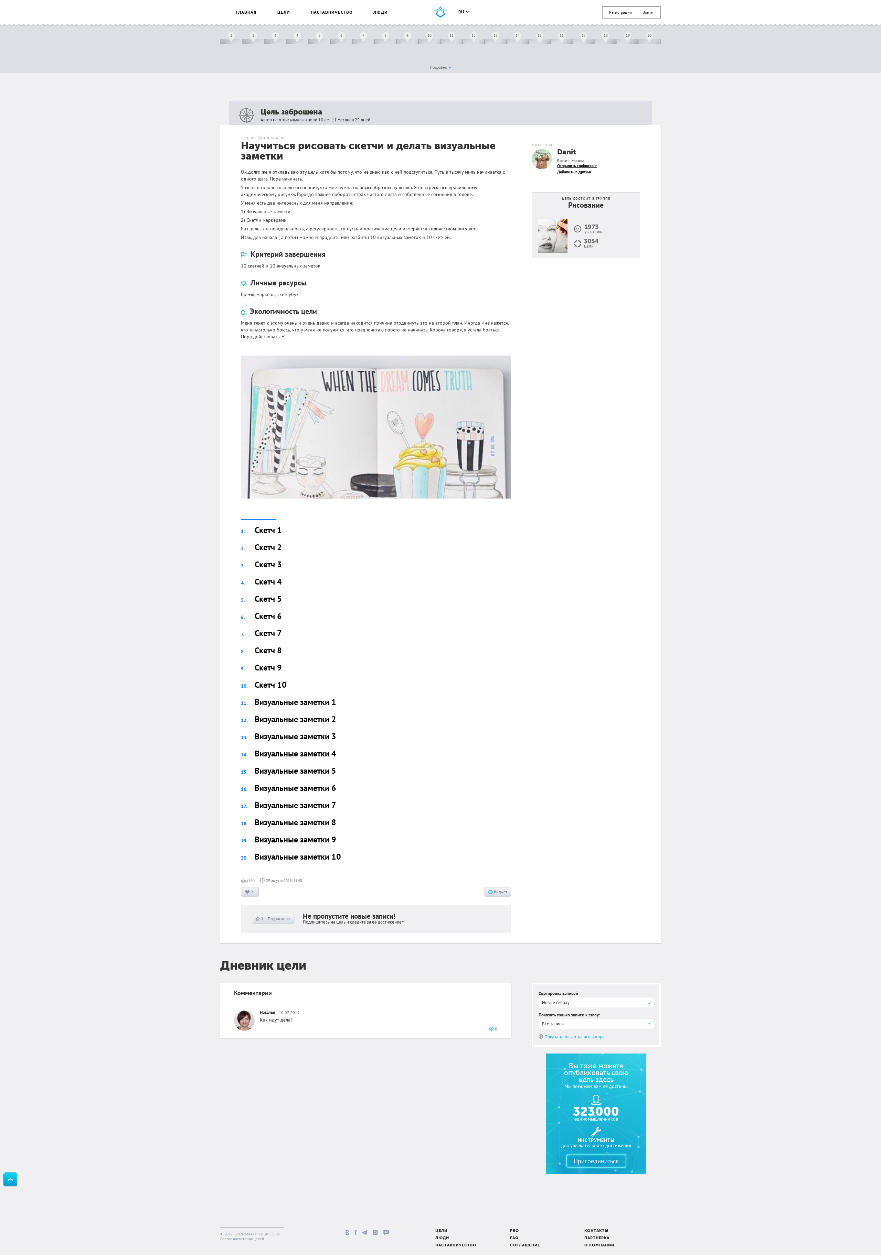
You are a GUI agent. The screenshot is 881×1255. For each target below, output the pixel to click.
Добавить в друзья (574, 171)
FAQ (514, 1238)
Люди (380, 12)
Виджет (500, 891)
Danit (566, 152)
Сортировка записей (558, 993)
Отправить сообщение (577, 165)
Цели (283, 12)
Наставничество (332, 12)
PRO (514, 1231)
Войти (648, 12)
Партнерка (596, 1238)
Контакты (596, 1231)
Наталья (267, 1012)
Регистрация (620, 12)
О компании (599, 1245)
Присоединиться (596, 1161)
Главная (246, 12)
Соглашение (525, 1245)
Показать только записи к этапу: (569, 1015)
